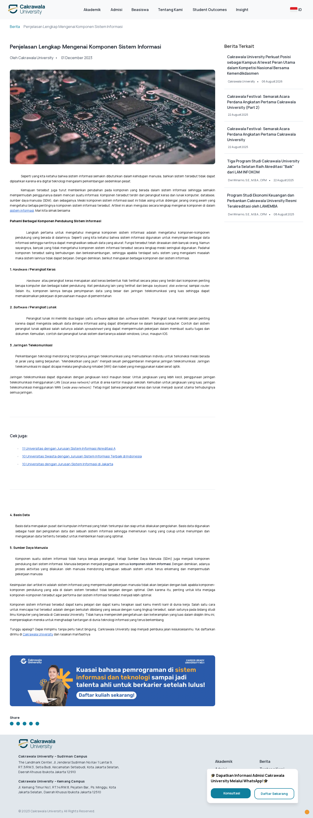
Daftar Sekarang (274, 793)
